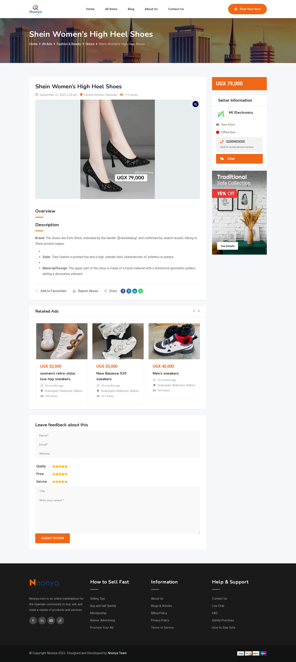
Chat (231, 159)
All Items (111, 9)
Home (90, 9)
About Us (151, 9)
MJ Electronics (241, 112)
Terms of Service (162, 627)
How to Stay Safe (223, 627)
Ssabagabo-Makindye (58, 390)
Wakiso (77, 390)
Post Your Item (250, 9)
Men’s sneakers (165, 373)
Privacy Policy (160, 620)
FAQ (214, 613)
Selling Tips (97, 598)
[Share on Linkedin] (134, 291)
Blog (131, 9)
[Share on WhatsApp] (140, 291)
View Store (228, 124)
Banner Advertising (102, 620)
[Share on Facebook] (123, 291)
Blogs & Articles (161, 606)
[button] (194, 311)
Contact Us (176, 9)
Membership (98, 613)
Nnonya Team (117, 653)
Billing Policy (159, 613)
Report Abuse (88, 291)
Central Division (94, 95)
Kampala (111, 95)
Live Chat (218, 606)
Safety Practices (223, 620)
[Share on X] (128, 291)
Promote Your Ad (101, 627)
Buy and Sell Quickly (103, 606)
